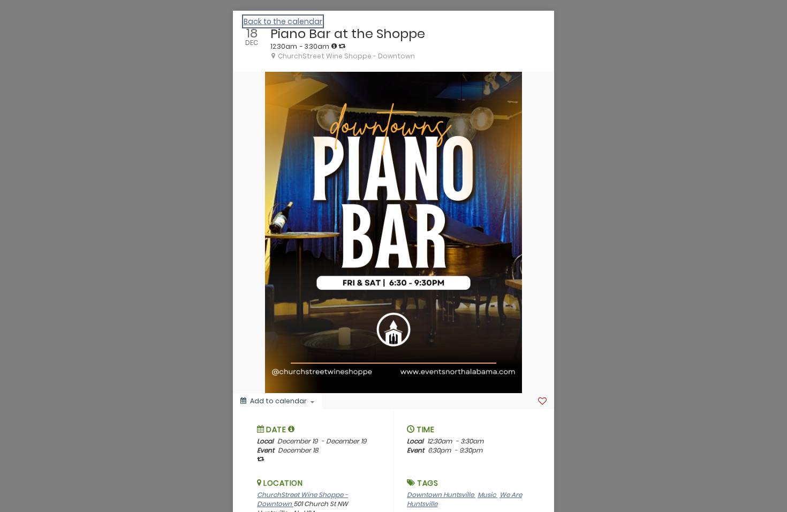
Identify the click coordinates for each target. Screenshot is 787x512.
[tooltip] (334, 46)
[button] (291, 429)
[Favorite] (542, 401)
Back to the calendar (283, 21)
